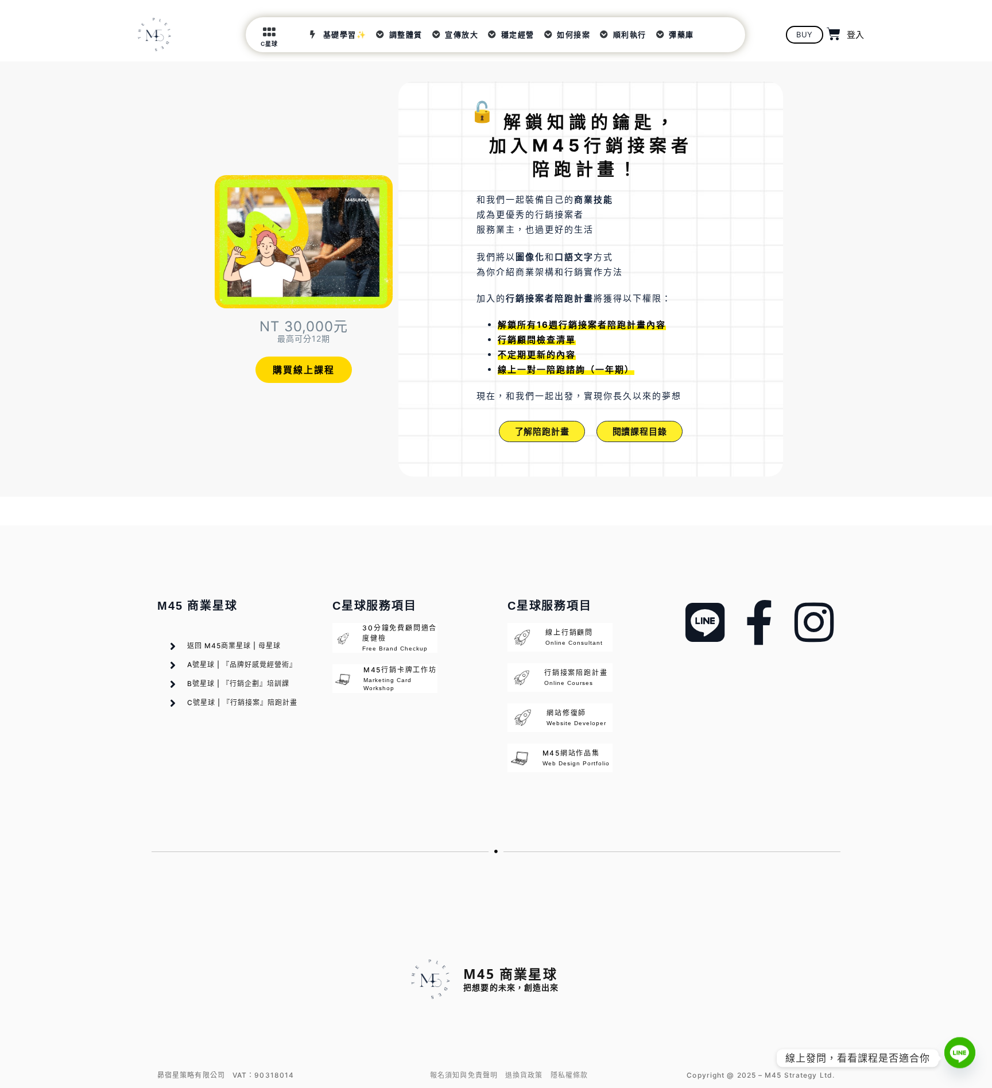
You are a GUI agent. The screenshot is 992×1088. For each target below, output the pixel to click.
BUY (804, 34)
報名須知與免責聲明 (464, 1075)
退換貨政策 (524, 1075)
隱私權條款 (569, 1075)
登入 (855, 34)
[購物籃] (834, 34)
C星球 (269, 43)
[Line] (959, 1058)
